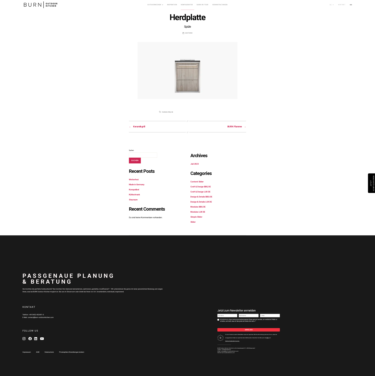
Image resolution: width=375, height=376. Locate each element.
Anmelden (249, 330)
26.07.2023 (188, 33)
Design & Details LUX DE (201, 202)
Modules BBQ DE (198, 207)
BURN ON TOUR (202, 4)
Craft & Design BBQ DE (200, 187)
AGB (267, 337)
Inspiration (172, 4)
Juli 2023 (194, 164)
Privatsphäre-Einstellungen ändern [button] (71, 352)
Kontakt (341, 4)
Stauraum (133, 200)
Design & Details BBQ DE (201, 197)
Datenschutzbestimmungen (232, 341)
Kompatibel (134, 189)
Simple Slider (196, 217)
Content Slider (197, 182)
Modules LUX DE (197, 212)
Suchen (131, 150)
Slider (193, 222)
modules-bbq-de (167, 112)
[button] (351, 4)
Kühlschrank (134, 194)
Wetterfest (134, 179)
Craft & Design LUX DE (200, 192)
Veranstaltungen (220, 4)
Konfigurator (187, 4)
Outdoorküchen (154, 4)
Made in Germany (136, 184)
